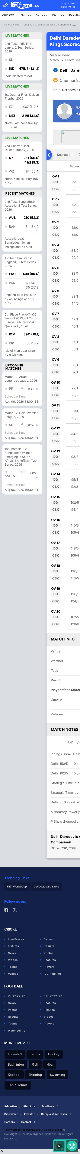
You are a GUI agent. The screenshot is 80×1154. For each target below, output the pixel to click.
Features (50, 960)
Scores (26, 15)
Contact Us (28, 1122)
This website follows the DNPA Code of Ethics (33, 1129)
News (12, 953)
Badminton (16, 1064)
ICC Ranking (52, 973)
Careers (9, 1122)
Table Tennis (18, 1085)
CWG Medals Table (46, 886)
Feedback (47, 1106)
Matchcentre (16, 1030)
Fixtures (58, 15)
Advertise (10, 1106)
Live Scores (16, 939)
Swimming (57, 1075)
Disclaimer (11, 1114)
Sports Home (11, 24)
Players (49, 966)
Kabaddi (14, 1075)
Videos (13, 960)
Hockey (53, 1054)
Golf (35, 1064)
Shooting (35, 1075)
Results (49, 946)
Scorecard (65, 155)
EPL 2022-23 (53, 996)
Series (41, 15)
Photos (48, 953)
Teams (12, 966)
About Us (29, 1106)
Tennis (35, 1054)
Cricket (8, 15)
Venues (13, 973)
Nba (50, 1064)
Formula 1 (15, 1054)
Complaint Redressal (54, 1114)
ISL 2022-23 (17, 996)
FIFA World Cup (17, 886)
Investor (29, 1114)
